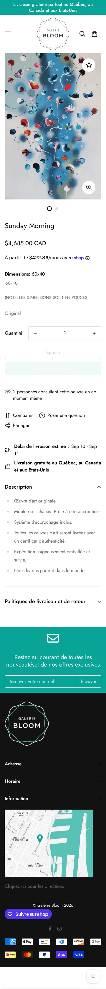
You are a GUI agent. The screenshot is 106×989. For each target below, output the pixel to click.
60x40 (11, 283)
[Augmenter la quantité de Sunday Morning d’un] (94, 333)
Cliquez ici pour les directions (34, 886)
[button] (94, 34)
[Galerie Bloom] (53, 34)
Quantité (13, 333)
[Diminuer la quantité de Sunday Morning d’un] (35, 333)
